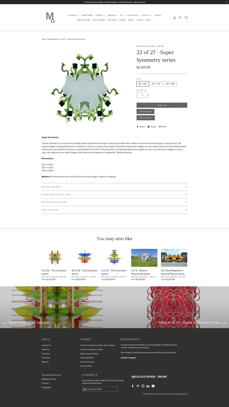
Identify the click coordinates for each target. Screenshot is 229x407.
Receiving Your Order (54, 202)
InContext (112, 20)
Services (146, 15)
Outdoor (99, 15)
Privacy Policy (86, 366)
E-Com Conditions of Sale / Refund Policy (98, 345)
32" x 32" (156, 83)
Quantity (142, 90)
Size (139, 79)
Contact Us (46, 345)
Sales (148, 20)
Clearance (46, 358)
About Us (46, 349)
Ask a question (50, 210)
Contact (139, 20)
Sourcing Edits (99, 20)
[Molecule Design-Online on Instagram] (142, 385)
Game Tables (87, 15)
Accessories (132, 15)
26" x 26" (142, 83)
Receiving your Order (89, 354)
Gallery (122, 20)
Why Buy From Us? (52, 187)
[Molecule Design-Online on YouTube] (153, 385)
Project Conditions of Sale (92, 349)
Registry (45, 362)
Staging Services (49, 379)
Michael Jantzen (53, 39)
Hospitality (46, 387)
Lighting (111, 15)
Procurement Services (51, 375)
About (131, 20)
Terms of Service (88, 362)
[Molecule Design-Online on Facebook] (132, 385)
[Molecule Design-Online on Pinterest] (137, 385)
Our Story (46, 354)
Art (121, 15)
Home (44, 39)
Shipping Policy (87, 358)
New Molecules (83, 20)
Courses (157, 15)
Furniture (72, 15)
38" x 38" (170, 83)
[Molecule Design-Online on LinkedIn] (148, 385)
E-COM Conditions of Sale (56, 194)
